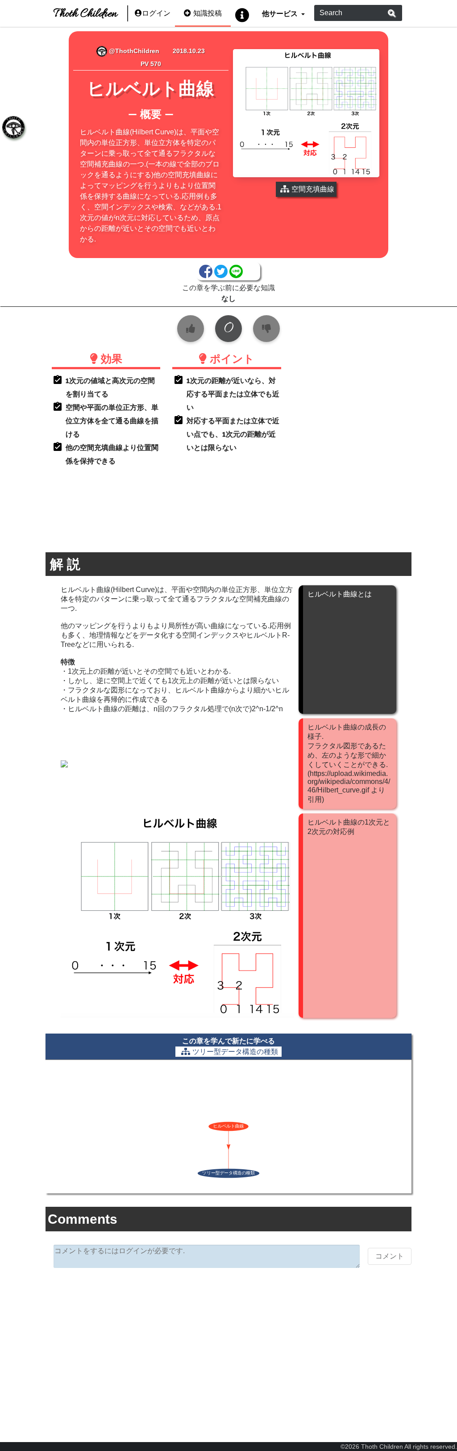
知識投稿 (207, 13)
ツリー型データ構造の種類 (235, 1051)
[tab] (13, 127)
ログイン (156, 13)
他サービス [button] (280, 13)
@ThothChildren (133, 50)
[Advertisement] (229, 1343)
